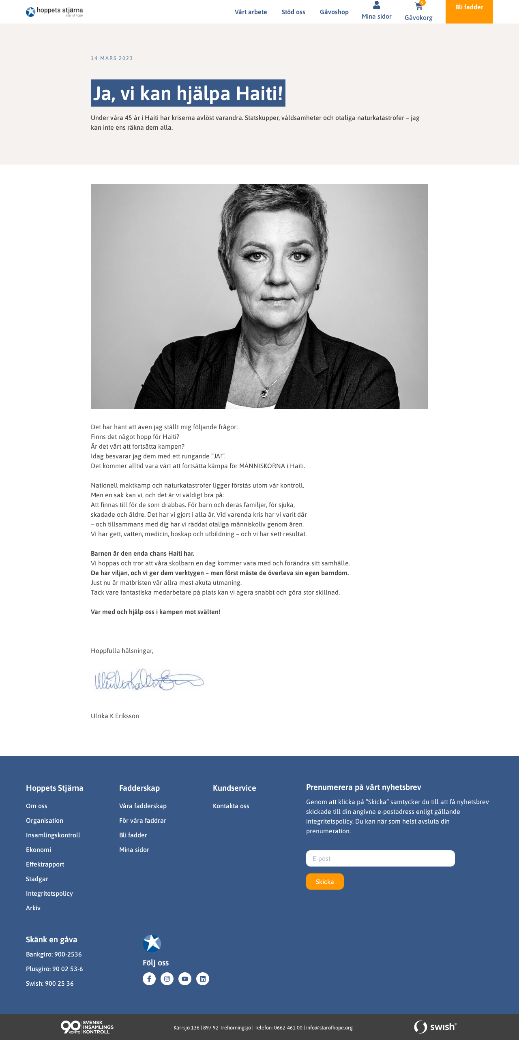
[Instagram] (167, 978)
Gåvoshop (334, 11)
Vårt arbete (251, 11)
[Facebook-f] (149, 978)
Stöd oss (293, 11)
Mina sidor (377, 16)
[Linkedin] (202, 978)
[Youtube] (184, 978)
